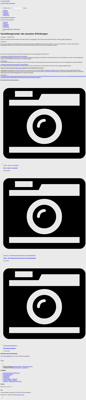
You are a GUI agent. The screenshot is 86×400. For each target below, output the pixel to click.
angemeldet (8, 356)
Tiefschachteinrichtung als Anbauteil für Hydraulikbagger (14, 64)
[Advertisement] (16, 50)
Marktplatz (79, 76)
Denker (2, 76)
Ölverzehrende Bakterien (9, 348)
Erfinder (9, 76)
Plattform (15, 77)
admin (4, 37)
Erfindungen (20, 76)
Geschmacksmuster (36, 76)
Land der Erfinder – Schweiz (10, 380)
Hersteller (43, 76)
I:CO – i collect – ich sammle (10, 168)
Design (5, 76)
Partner (8, 77)
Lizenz (63, 76)
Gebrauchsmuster (27, 76)
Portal (18, 77)
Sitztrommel (4, 61)
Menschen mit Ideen (51, 70)
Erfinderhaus (14, 76)
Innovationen (58, 76)
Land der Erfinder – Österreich (10, 379)
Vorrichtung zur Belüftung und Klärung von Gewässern (14, 56)
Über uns (5, 11)
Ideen (49, 76)
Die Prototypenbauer (8, 374)
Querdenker (23, 77)
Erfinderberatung (7, 375)
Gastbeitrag (6, 12)
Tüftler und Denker (65, 39)
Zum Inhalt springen (5, 1)
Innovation (52, 76)
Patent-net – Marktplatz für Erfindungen (12, 381)
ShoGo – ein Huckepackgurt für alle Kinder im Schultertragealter (19, 258)
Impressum (5, 14)
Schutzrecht (29, 77)
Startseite (5, 10)
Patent (11, 77)
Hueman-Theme (20, 394)
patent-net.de (18, 68)
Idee (47, 76)
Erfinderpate (6, 377)
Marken (71, 76)
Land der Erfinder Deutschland (8, 3)
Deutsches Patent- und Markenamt (11, 373)
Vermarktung (38, 77)
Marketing (75, 76)
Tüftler (33, 77)
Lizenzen (67, 76)
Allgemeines (17, 29)
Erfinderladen (6, 376)
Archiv (2, 386)
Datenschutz (6, 15)
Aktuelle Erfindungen (8, 29)
